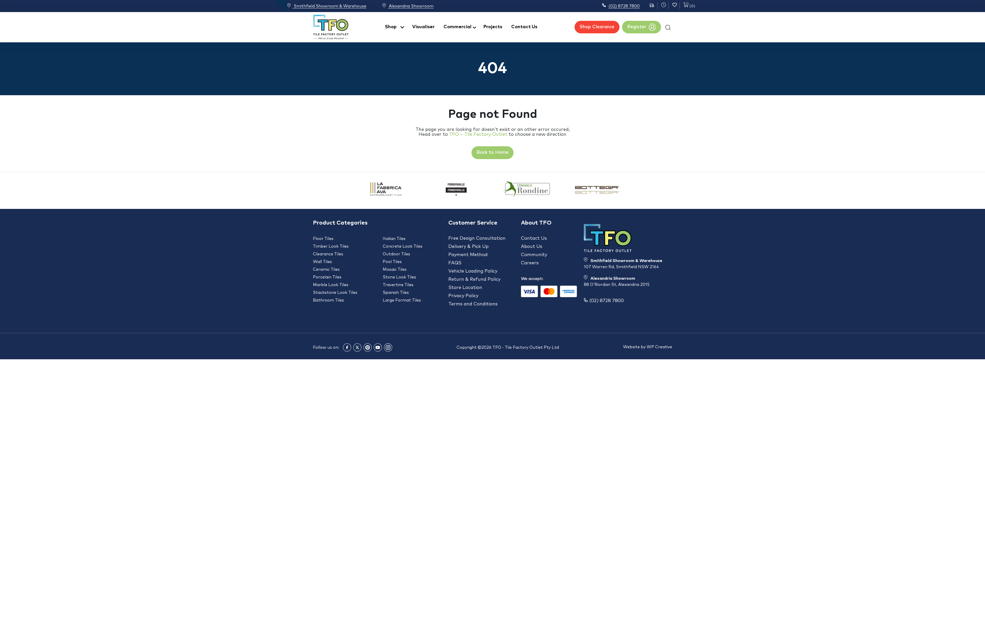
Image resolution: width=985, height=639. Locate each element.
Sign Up (493, 349)
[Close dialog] (562, 274)
